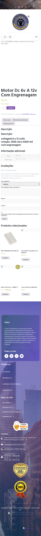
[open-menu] (39, 2)
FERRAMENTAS (7, 416)
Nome (3, 198)
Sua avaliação (5, 181)
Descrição (6, 120)
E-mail (3, 205)
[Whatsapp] (22, 7)
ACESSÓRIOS (9, 41)
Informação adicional (20, 120)
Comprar (11, 108)
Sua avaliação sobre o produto (10, 187)
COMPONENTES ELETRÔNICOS (11, 412)
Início (2, 41)
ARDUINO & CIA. (7, 407)
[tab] (7, 120)
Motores (16, 41)
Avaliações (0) (8, 123)
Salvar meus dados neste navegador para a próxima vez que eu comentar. (20, 214)
